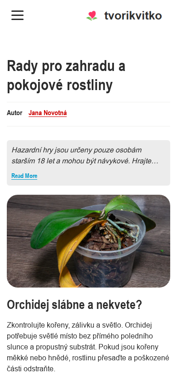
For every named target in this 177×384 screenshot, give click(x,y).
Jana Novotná (48, 112)
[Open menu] (17, 15)
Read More (24, 175)
